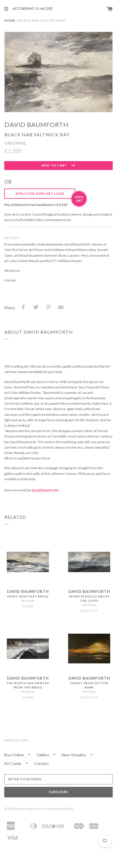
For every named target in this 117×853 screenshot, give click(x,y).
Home (10, 20)
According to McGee (31, 809)
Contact (41, 763)
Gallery (43, 754)
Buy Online (14, 754)
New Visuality (74, 754)
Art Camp (13, 763)
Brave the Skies (62, 809)
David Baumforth (36, 124)
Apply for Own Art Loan (39, 193)
